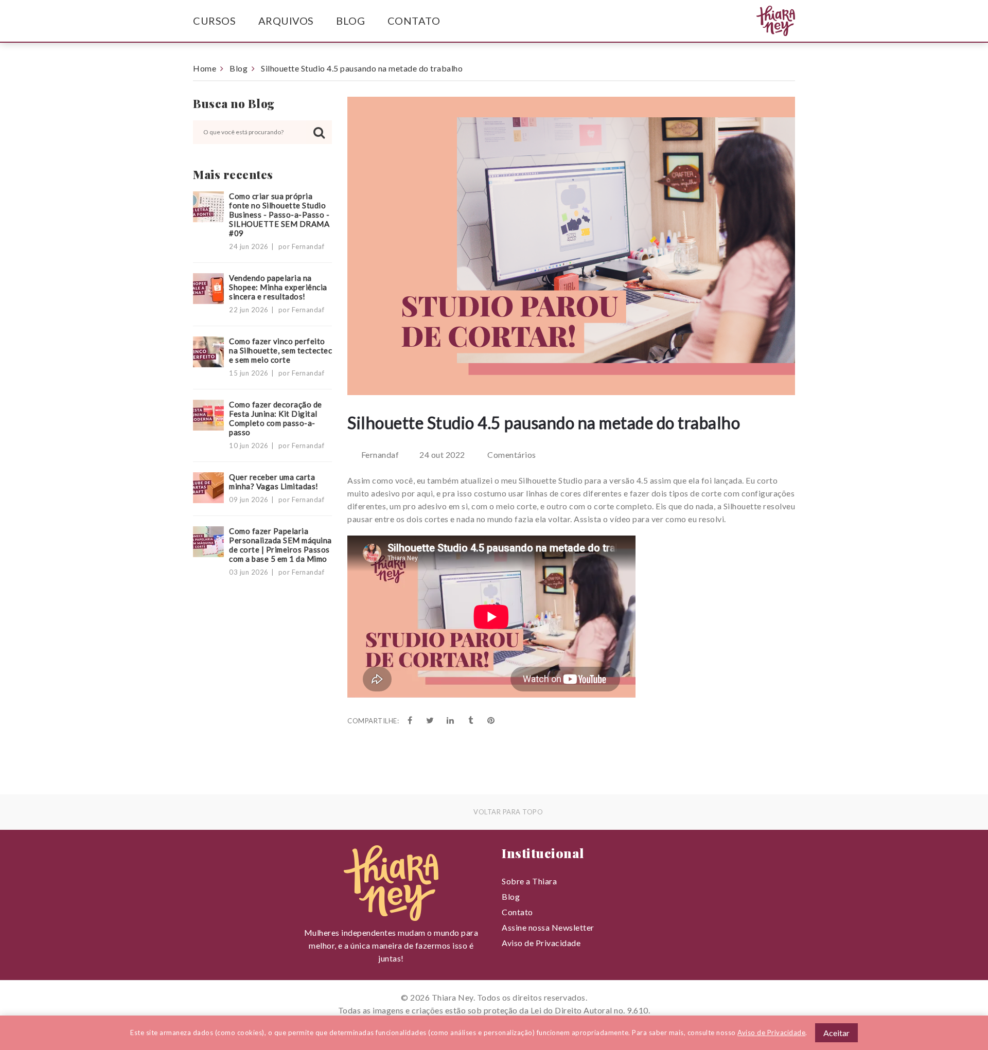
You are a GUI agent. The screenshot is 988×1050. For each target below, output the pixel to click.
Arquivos (286, 20)
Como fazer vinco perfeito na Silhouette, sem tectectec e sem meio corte (280, 350)
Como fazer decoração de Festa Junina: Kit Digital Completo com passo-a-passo (275, 418)
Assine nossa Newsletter (548, 927)
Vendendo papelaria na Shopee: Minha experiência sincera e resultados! (278, 287)
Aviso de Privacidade (541, 943)
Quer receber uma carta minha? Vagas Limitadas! (274, 481)
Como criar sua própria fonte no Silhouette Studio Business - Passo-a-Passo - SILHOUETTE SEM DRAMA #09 (279, 214)
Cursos (214, 20)
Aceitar (836, 1033)
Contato (413, 20)
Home (204, 68)
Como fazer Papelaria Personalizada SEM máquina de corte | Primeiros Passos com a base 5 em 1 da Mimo (280, 544)
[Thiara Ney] (755, 21)
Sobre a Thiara (529, 881)
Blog (350, 20)
